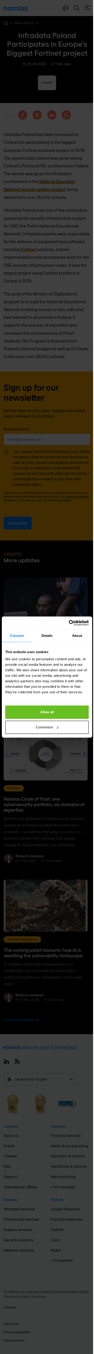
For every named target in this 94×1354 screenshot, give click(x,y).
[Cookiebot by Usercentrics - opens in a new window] (69, 623)
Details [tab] (47, 636)
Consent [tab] (17, 636)
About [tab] (77, 636)
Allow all (47, 712)
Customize (44, 727)
